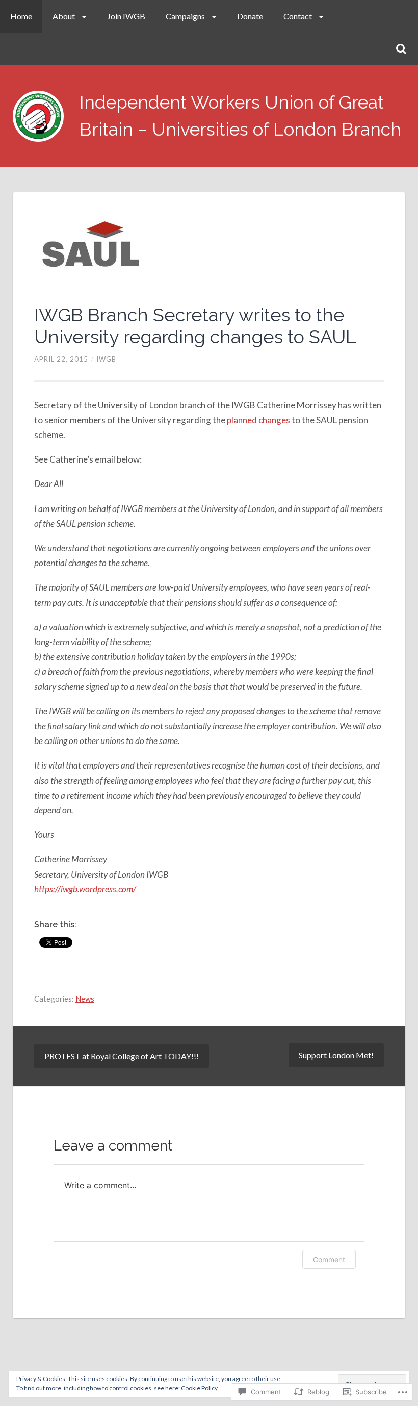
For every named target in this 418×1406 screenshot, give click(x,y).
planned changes (258, 420)
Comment (329, 1259)
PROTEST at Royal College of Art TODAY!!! (121, 1056)
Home (21, 16)
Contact (297, 16)
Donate (250, 16)
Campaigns (185, 16)
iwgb (106, 359)
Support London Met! (336, 1055)
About (64, 16)
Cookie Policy (199, 1388)
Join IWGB (126, 16)
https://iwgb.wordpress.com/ (85, 889)
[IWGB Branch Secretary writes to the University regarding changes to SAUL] (209, 249)
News (84, 998)
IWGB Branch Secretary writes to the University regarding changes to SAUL (195, 325)
